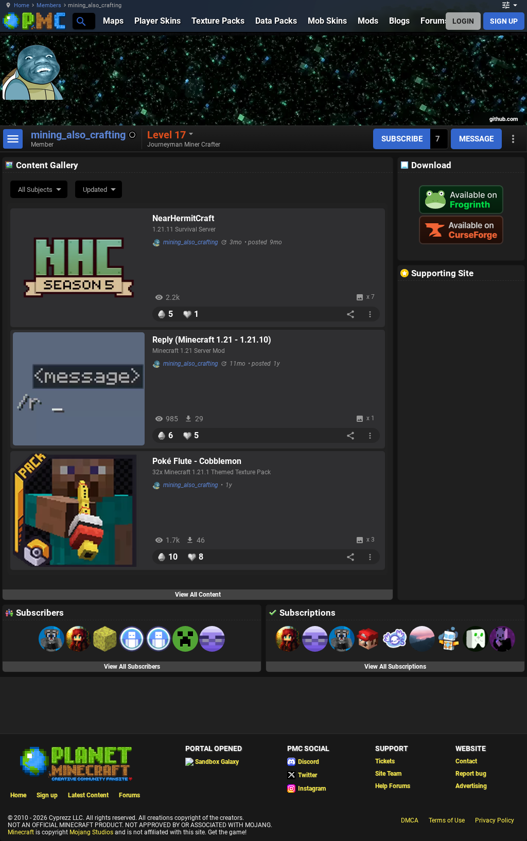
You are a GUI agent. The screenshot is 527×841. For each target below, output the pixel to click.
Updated (95, 189)
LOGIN (463, 21)
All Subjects (35, 189)
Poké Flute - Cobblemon (196, 461)
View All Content (198, 594)
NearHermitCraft (183, 218)
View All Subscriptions (395, 666)
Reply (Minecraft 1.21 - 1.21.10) (211, 340)
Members (49, 5)
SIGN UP (504, 21)
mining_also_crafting (190, 242)
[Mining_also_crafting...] (80, 21)
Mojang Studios (91, 832)
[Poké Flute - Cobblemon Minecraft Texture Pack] (79, 510)
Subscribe (402, 139)
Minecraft (21, 832)
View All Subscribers (132, 666)
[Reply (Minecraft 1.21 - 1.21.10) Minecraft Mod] (79, 388)
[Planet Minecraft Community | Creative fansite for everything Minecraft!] (75, 763)
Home (21, 5)
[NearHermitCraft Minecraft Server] (79, 267)
